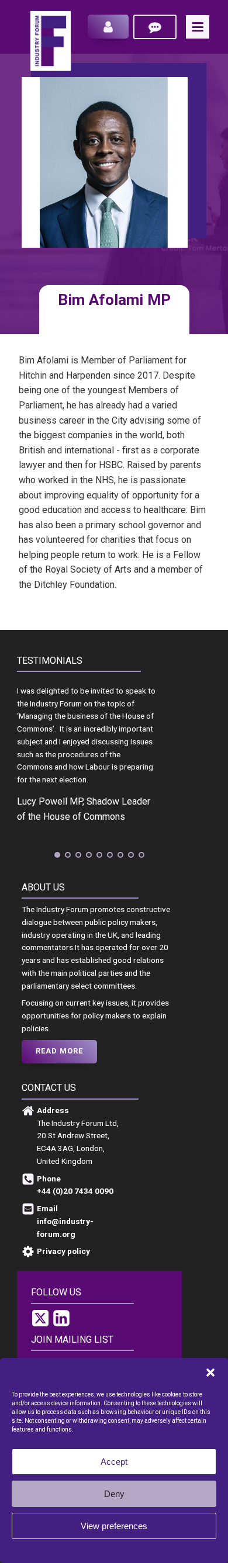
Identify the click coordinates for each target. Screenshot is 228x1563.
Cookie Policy (91, 1549)
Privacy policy (137, 1549)
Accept (114, 1462)
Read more (59, 1050)
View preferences (114, 1526)
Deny (114, 1494)
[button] (210, 1372)
